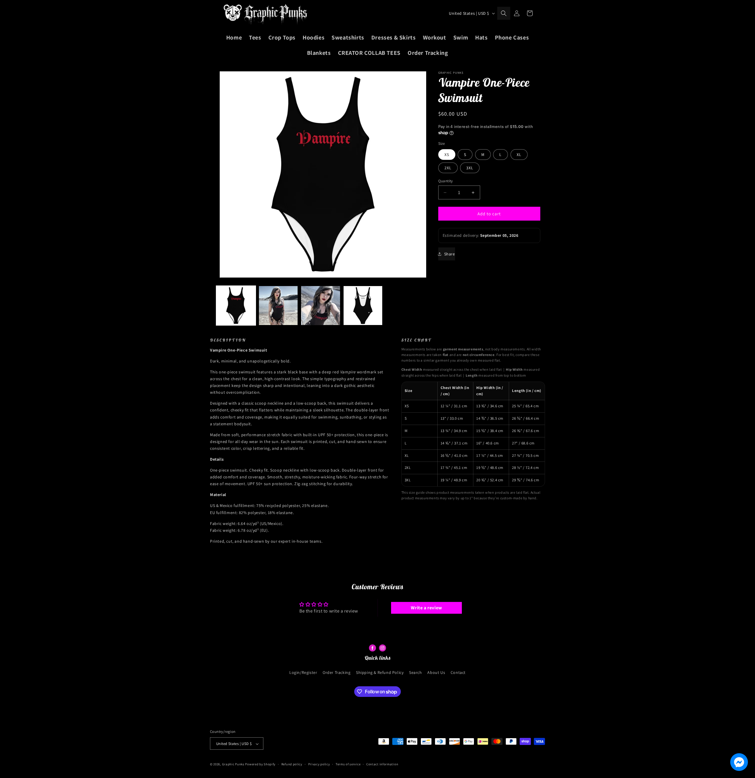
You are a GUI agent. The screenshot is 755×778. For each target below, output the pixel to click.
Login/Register (303, 672)
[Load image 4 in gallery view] (363, 305)
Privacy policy (319, 764)
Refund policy (291, 764)
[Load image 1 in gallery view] (236, 305)
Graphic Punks (233, 764)
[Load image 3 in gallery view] (320, 305)
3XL (469, 167)
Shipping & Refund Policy (379, 672)
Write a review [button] (426, 608)
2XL (448, 167)
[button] (503, 13)
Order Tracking (336, 672)
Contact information (382, 764)
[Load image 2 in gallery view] (278, 305)
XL (519, 154)
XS (446, 154)
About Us (436, 672)
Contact (458, 672)
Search (415, 672)
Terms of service (348, 764)
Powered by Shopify (260, 764)
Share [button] (449, 254)
